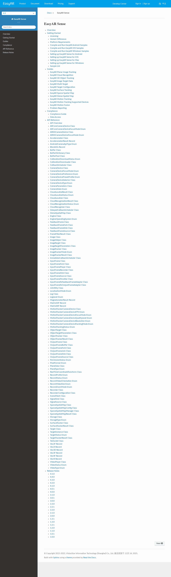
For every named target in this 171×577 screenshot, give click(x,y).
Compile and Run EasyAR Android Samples (68, 45)
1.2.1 (52, 525)
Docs (49, 13)
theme (69, 558)
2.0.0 (52, 516)
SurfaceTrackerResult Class (61, 426)
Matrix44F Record (58, 306)
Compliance (7, 45)
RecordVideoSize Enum (60, 384)
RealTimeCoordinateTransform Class (66, 372)
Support (71, 4)
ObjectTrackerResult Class (61, 339)
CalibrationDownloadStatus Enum (65, 159)
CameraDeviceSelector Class (62, 180)
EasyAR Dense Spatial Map (62, 96)
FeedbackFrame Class (59, 222)
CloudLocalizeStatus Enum (61, 195)
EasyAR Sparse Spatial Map (62, 93)
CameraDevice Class (59, 168)
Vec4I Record (56, 459)
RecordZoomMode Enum (61, 387)
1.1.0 (52, 531)
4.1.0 (52, 486)
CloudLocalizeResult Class (61, 192)
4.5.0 (52, 474)
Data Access (55, 117)
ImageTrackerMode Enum (61, 252)
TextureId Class (56, 441)
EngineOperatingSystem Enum (63, 219)
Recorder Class (56, 390)
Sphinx (56, 558)
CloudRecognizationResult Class (64, 201)
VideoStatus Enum (58, 465)
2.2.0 (52, 510)
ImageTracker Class (58, 249)
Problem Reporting (58, 108)
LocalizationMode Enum (60, 291)
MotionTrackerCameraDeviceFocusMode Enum (70, 315)
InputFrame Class (57, 261)
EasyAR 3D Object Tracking (62, 78)
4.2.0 (52, 483)
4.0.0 (52, 492)
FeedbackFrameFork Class (61, 225)
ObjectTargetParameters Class (63, 333)
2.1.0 (52, 513)
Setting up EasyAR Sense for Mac (64, 60)
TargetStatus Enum (58, 435)
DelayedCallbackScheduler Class (64, 210)
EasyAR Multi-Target (59, 84)
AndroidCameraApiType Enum (63, 144)
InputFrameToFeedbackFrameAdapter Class (69, 282)
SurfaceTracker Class (59, 423)
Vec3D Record (56, 450)
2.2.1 (52, 507)
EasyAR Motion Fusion (60, 105)
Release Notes (8, 52)
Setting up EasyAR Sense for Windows (67, 63)
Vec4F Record (56, 456)
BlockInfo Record (57, 147)
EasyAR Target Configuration (62, 87)
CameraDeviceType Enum (61, 183)
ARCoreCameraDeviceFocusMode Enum (68, 129)
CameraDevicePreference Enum (64, 174)
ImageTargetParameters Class (62, 246)
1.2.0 (52, 528)
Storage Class (56, 417)
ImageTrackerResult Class (61, 255)
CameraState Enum (58, 189)
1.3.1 (52, 519)
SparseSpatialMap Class (60, 405)
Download (48, 4)
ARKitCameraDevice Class (61, 132)
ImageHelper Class (58, 240)
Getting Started (9, 38)
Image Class (55, 237)
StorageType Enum (58, 420)
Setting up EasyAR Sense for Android (66, 54)
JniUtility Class (56, 288)
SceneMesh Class (57, 396)
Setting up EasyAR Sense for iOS (64, 57)
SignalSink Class (57, 399)
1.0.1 (52, 534)
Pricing (60, 4)
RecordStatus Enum (58, 378)
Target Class (55, 429)
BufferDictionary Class (60, 153)
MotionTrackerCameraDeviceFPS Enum (67, 312)
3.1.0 (52, 495)
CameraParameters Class (61, 186)
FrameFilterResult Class (60, 234)
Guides (5, 41)
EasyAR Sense (19, 19)
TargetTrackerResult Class (61, 438)
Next (158, 543)
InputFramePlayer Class (60, 267)
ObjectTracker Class (58, 336)
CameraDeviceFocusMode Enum (64, 171)
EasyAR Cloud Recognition (61, 75)
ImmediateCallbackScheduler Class (65, 258)
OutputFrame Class (58, 342)
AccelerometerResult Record (62, 141)
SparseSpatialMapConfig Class (63, 408)
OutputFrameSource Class (61, 357)
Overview (6, 34)
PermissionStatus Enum (60, 360)
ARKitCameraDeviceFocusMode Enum (67, 135)
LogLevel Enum (56, 297)
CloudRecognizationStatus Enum (64, 204)
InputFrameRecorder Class (61, 270)
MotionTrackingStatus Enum (62, 327)
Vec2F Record (56, 444)
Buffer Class (55, 150)
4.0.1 (52, 489)
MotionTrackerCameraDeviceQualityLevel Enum (71, 318)
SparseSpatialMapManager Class (64, 411)
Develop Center (119, 4)
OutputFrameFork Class (60, 348)
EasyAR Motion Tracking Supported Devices (69, 102)
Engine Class (55, 216)
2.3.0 (52, 504)
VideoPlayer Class (58, 462)
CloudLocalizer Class (59, 198)
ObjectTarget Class (58, 330)
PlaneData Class (57, 366)
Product (22, 4)
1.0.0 (52, 537)
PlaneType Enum (57, 369)
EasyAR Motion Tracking (60, 99)
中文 (164, 4)
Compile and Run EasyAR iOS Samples (67, 48)
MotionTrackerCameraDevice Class (65, 309)
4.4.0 (52, 477)
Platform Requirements (60, 42)
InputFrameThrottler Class (61, 279)
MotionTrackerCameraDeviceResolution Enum (70, 321)
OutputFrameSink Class (60, 354)
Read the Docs (89, 558)
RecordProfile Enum (58, 375)
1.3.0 (52, 522)
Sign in (138, 4)
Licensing (54, 36)
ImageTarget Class (57, 243)
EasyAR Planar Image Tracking (63, 72)
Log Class (54, 294)
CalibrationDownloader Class (63, 162)
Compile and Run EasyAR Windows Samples (69, 51)
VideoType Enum (57, 468)
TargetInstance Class (59, 432)
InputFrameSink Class (59, 273)
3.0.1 (52, 498)
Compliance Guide (58, 114)
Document (35, 4)
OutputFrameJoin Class (60, 351)
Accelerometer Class (59, 138)
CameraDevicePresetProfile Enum (65, 177)
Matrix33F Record (58, 303)
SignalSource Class (58, 402)
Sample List (55, 66)
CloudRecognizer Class (60, 207)
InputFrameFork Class (59, 264)
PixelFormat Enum (58, 363)
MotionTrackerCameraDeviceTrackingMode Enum (71, 324)
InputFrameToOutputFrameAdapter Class (68, 285)
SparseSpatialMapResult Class (63, 414)
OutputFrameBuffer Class (61, 345)
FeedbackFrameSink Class (61, 228)
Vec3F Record (56, 453)
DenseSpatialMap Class (60, 213)
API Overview (56, 123)
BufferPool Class (57, 156)
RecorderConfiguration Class (62, 393)
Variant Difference (58, 39)
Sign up (147, 4)
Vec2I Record (56, 447)
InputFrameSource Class (60, 276)
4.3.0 (52, 480)
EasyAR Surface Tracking (61, 90)
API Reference (8, 49)
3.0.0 (52, 501)
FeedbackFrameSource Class (62, 231)
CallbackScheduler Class (60, 165)
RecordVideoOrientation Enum (63, 381)
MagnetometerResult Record (62, 300)
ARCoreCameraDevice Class (62, 126)
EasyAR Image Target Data (61, 81)
